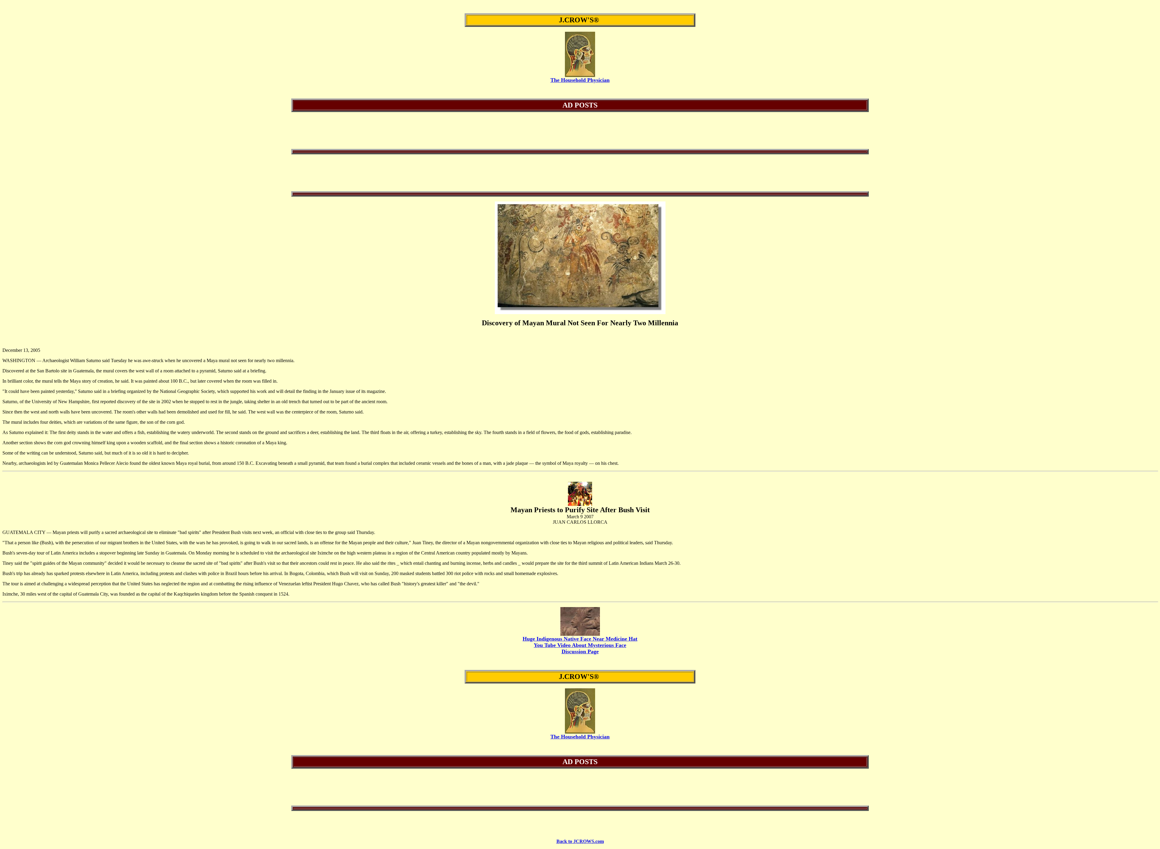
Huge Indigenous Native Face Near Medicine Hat (580, 639)
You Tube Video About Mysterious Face (580, 645)
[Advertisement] (580, 130)
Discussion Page (580, 651)
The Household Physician (580, 80)
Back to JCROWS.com (580, 841)
